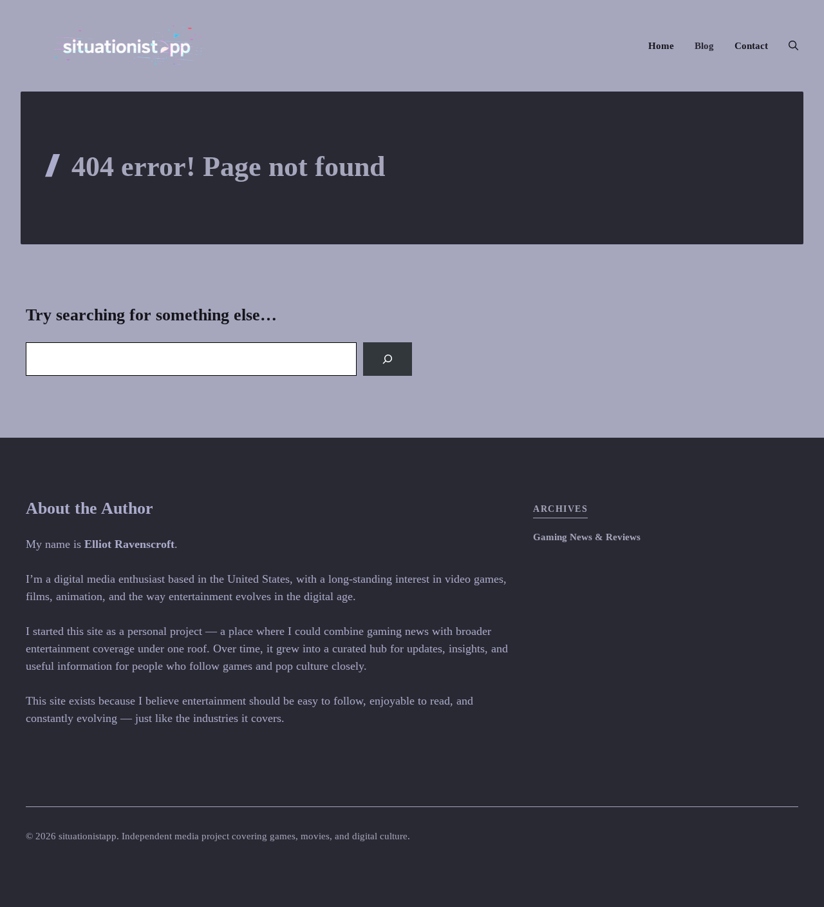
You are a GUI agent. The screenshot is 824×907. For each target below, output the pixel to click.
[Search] (387, 359)
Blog (704, 46)
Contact (751, 46)
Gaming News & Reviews (587, 537)
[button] (788, 45)
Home (661, 46)
